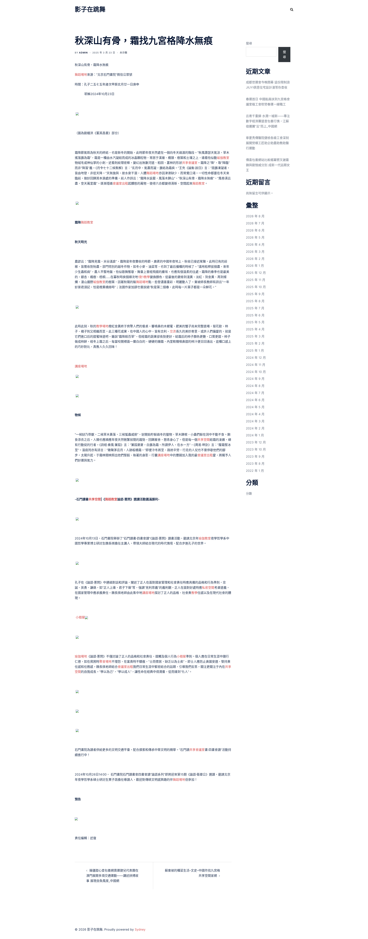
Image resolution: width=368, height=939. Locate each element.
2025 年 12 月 (256, 273)
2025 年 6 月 (255, 315)
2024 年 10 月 (256, 372)
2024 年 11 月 (255, 365)
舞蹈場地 (81, 74)
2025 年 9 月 (255, 294)
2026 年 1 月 (255, 266)
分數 (249, 493)
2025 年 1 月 (255, 350)
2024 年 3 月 (255, 421)
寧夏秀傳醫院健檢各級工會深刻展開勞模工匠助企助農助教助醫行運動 (267, 143)
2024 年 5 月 (255, 407)
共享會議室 (189, 163)
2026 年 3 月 (255, 252)
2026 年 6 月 (255, 230)
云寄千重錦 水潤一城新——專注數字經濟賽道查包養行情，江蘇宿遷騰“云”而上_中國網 (268, 121)
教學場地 (102, 326)
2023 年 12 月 (256, 442)
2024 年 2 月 (255, 428)
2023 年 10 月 (256, 449)
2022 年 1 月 (255, 471)
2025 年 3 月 (255, 336)
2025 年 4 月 (255, 329)
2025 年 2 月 (255, 343)
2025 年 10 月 (256, 287)
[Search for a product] (291, 9)
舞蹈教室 (198, 183)
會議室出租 (120, 183)
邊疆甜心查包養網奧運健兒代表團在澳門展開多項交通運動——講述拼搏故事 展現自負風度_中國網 (112, 875)
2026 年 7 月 (255, 223)
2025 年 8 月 (255, 301)
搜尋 (249, 43)
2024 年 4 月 (255, 414)
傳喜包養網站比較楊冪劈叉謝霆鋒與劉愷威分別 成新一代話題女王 (268, 165)
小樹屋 (80, 617)
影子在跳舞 (90, 9)
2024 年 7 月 (255, 393)
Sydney (140, 929)
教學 (194, 593)
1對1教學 (144, 277)
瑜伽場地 (81, 656)
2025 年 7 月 (255, 308)
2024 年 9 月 (255, 379)
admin (83, 52)
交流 (173, 331)
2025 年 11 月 (255, 280)
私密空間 (208, 587)
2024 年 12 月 (256, 358)
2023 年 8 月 (255, 463)
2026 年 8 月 (255, 216)
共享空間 (203, 440)
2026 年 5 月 (255, 237)
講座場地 (81, 366)
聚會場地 (105, 661)
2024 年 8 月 (255, 386)
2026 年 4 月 (255, 244)
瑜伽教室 (223, 158)
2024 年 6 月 (255, 400)
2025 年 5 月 (255, 322)
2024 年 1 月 (255, 435)
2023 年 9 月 (255, 456)
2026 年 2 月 (255, 259)
